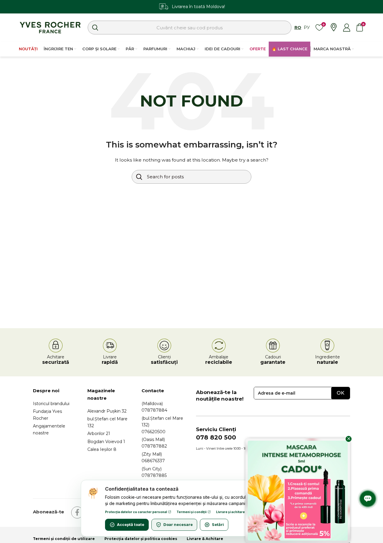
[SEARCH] (95, 27)
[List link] (55, 403)
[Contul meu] (346, 28)
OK (340, 393)
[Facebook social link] (77, 512)
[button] (376, 6)
